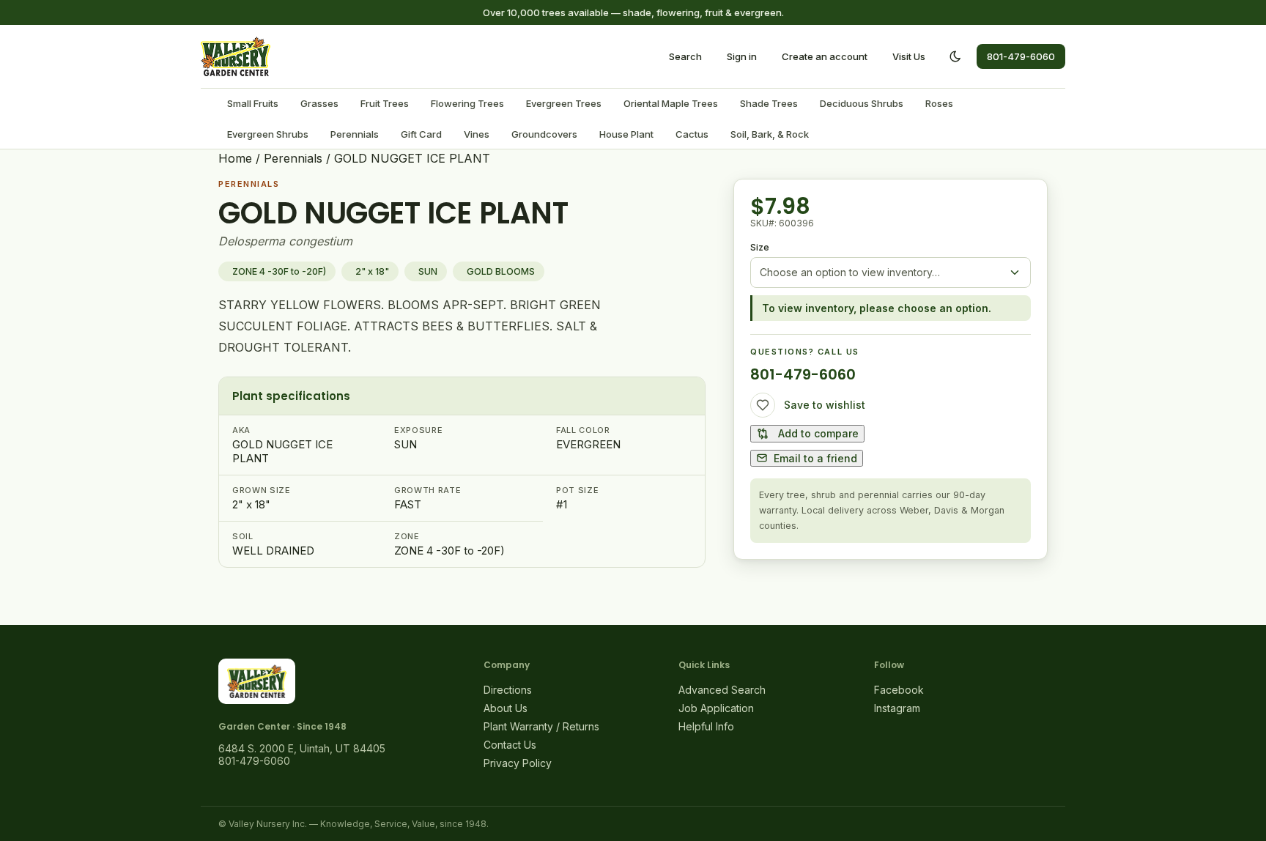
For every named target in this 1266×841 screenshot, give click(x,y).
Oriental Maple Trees (670, 103)
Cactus (691, 134)
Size (759, 247)
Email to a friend (815, 458)
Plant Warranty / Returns (541, 726)
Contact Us (510, 744)
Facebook (899, 689)
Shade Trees (769, 103)
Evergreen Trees (563, 103)
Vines (476, 134)
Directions (508, 689)
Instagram (897, 708)
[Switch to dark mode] (955, 56)
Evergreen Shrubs (267, 134)
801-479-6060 (1021, 56)
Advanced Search (722, 689)
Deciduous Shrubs (861, 103)
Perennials (354, 134)
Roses (939, 103)
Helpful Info (706, 726)
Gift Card (421, 134)
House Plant (626, 134)
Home (235, 158)
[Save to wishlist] (762, 405)
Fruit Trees (384, 103)
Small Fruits (252, 103)
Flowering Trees (467, 103)
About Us (506, 708)
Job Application (716, 708)
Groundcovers (544, 134)
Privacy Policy (518, 763)
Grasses (319, 103)
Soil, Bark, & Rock (769, 134)
